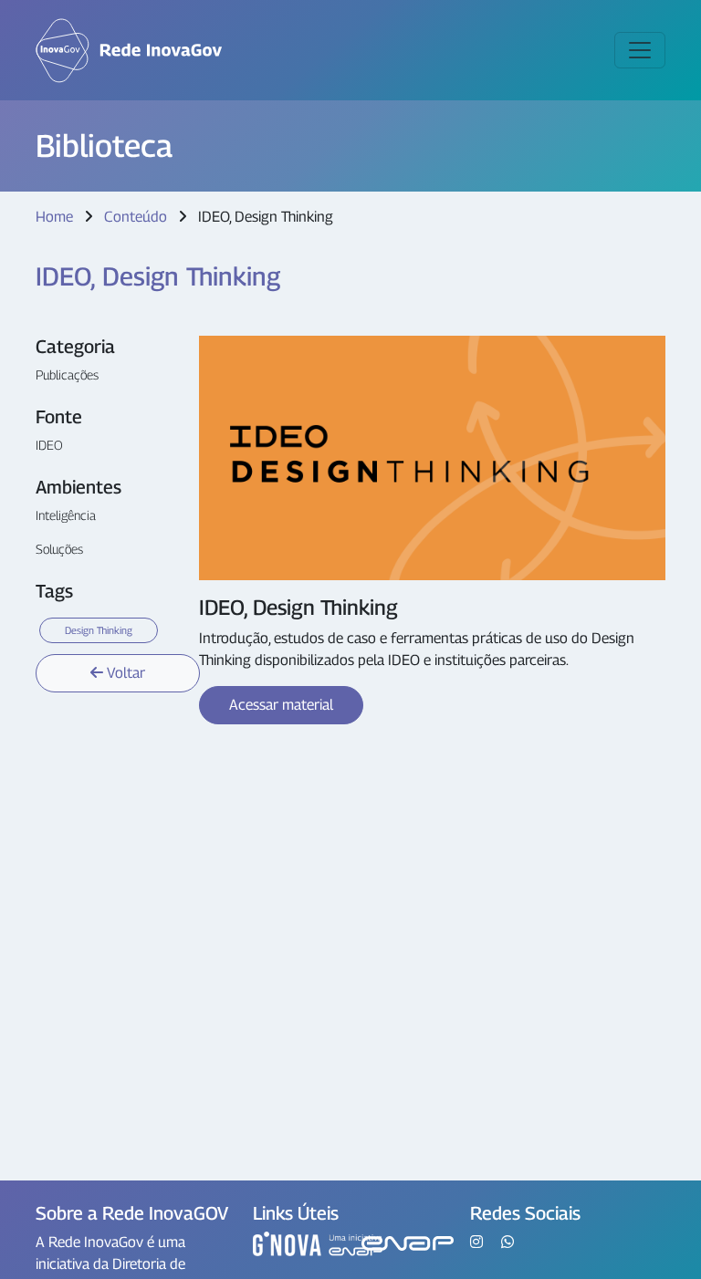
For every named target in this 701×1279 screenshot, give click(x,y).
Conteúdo (137, 216)
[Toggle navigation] (639, 50)
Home (54, 216)
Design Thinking (98, 630)
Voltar (124, 672)
